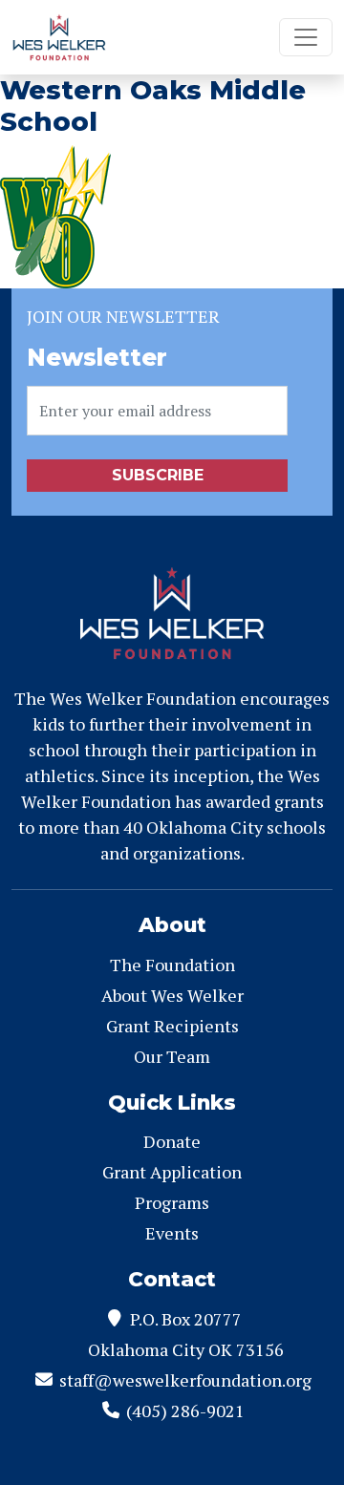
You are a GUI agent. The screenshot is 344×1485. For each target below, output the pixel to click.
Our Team (172, 1056)
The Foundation (172, 964)
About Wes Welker (172, 995)
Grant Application (172, 1171)
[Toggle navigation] (306, 37)
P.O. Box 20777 (186, 1318)
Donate (172, 1141)
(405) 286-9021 (185, 1410)
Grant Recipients (172, 1025)
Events (172, 1232)
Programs (172, 1202)
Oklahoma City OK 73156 (186, 1349)
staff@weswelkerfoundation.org (185, 1379)
